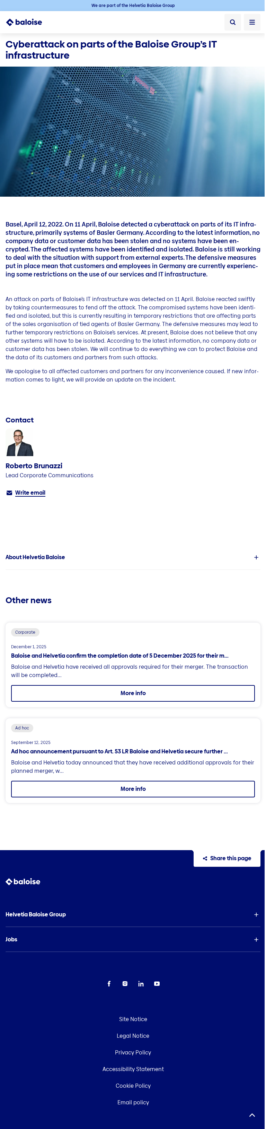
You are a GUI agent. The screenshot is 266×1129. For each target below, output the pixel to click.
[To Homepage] (28, 22)
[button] (133, 557)
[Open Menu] (252, 22)
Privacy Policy (133, 1053)
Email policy (133, 1102)
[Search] (232, 22)
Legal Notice (133, 1036)
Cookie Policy (133, 1086)
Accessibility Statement (133, 1069)
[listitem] (133, 557)
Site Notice (133, 1019)
